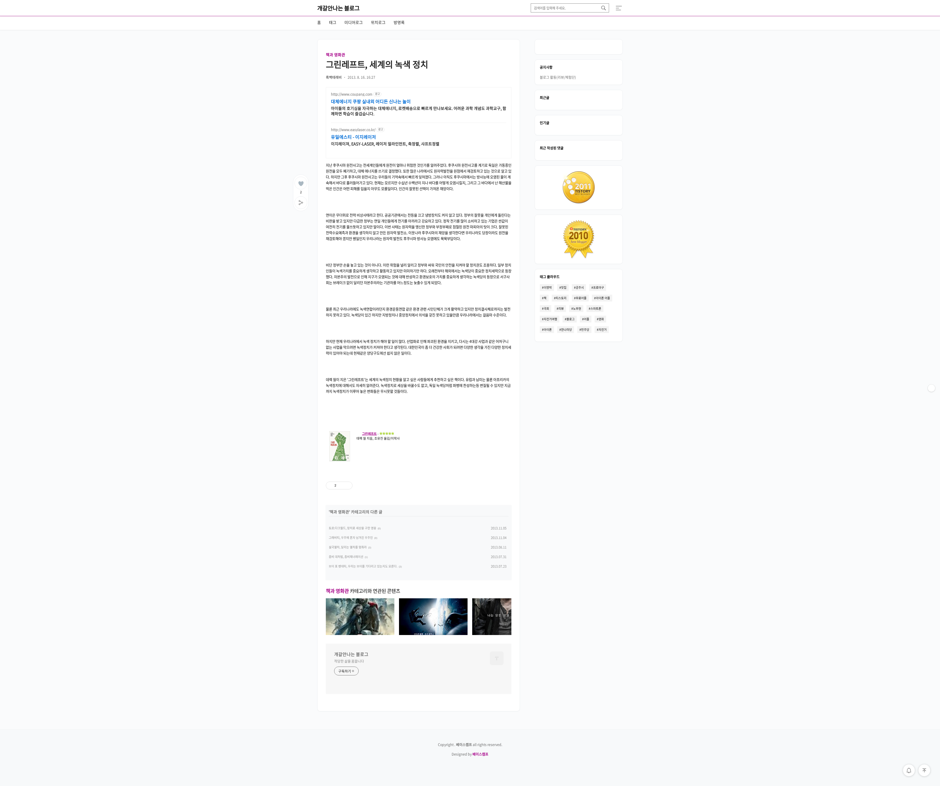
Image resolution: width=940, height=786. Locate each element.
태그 (332, 22)
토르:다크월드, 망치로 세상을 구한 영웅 (352, 528)
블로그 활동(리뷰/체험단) (558, 77)
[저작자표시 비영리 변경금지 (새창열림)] (380, 485)
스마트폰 (595, 308)
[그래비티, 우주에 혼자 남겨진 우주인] (433, 633)
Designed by (470, 753)
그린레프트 (369, 433)
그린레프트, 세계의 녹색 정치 (377, 64)
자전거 (603, 329)
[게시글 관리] (347, 485)
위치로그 (378, 22)
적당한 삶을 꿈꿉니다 (349, 661)
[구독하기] (931, 398)
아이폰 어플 (603, 298)
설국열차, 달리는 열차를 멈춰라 (348, 547)
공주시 (580, 287)
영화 (601, 319)
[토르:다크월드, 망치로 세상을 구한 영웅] (360, 633)
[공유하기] (341, 485)
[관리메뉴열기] (931, 388)
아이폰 (548, 329)
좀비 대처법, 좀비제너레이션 (346, 557)
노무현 (577, 308)
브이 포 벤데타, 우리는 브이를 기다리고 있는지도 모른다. (363, 566)
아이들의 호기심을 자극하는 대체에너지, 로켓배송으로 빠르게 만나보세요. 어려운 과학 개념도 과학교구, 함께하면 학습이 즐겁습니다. (418, 110)
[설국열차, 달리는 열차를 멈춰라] (506, 633)
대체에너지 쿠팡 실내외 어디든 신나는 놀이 (371, 101)
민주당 (585, 329)
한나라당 (566, 329)
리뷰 (561, 308)
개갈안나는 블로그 (338, 8)
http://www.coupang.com (351, 94)
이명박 (548, 287)
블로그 (570, 319)
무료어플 (581, 298)
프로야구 (598, 287)
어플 (586, 319)
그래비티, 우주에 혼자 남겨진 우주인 (351, 537)
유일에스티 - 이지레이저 (353, 137)
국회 (546, 308)
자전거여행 (550, 319)
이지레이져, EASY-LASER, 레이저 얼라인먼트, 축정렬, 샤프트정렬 (385, 143)
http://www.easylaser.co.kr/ (353, 129)
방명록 (399, 22)
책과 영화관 (335, 55)
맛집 (563, 287)
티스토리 (561, 298)
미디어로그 (353, 22)
